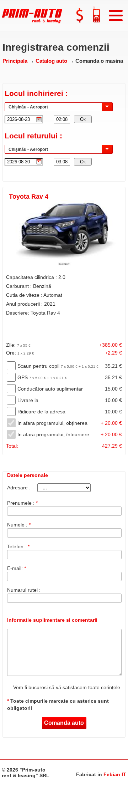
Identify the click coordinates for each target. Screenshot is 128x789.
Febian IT (114, 774)
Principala (15, 61)
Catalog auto (52, 61)
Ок (83, 119)
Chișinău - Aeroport (28, 107)
